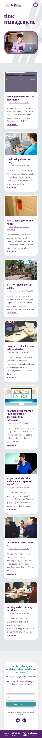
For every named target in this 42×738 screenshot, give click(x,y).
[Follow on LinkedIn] (18, 720)
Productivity (24, 103)
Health (22, 291)
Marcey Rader (14, 103)
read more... (12, 125)
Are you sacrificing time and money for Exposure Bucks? (19, 481)
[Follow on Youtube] (24, 720)
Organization (24, 227)
